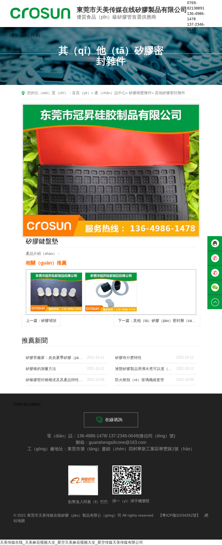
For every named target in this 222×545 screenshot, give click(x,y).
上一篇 (41, 320)
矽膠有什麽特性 (128, 357)
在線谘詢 (113, 419)
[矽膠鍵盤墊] (111, 171)
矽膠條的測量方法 (41, 368)
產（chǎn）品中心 (110, 93)
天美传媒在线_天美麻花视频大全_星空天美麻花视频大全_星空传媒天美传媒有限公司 (71, 542)
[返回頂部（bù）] (214, 302)
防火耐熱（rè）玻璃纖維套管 (139, 380)
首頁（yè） (81, 93)
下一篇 (159, 320)
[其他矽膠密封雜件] (111, 292)
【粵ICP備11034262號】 (179, 515)
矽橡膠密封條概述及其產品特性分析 (54, 380)
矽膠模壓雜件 (140, 93)
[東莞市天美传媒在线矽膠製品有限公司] (40, 13)
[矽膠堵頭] (56, 292)
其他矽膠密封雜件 (170, 93)
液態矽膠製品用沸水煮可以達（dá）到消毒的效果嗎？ (143, 368)
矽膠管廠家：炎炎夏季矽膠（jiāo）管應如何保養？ (54, 357)
